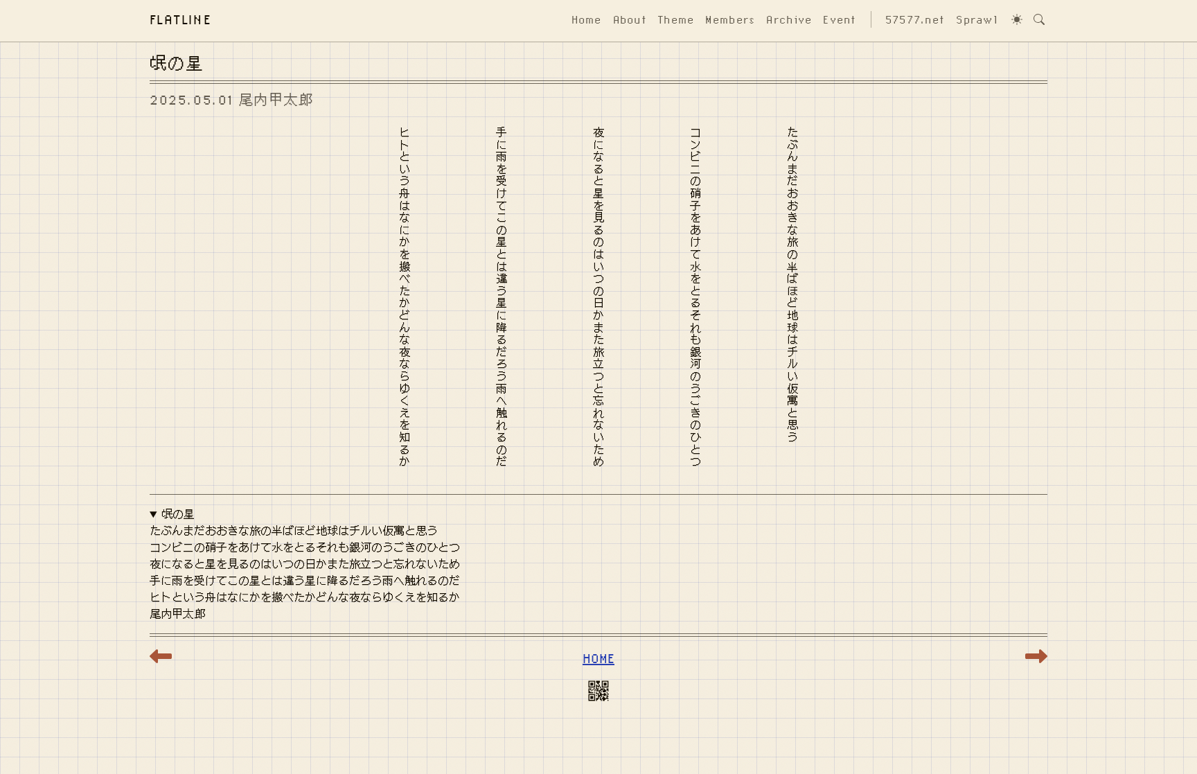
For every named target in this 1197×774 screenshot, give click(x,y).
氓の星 (178, 514)
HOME (598, 658)
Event (839, 19)
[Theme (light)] (1017, 19)
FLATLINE (181, 19)
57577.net (915, 19)
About (630, 19)
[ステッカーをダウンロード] (598, 693)
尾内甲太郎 (276, 99)
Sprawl (977, 19)
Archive (789, 19)
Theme (676, 19)
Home (586, 19)
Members (730, 19)
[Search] (1039, 19)
